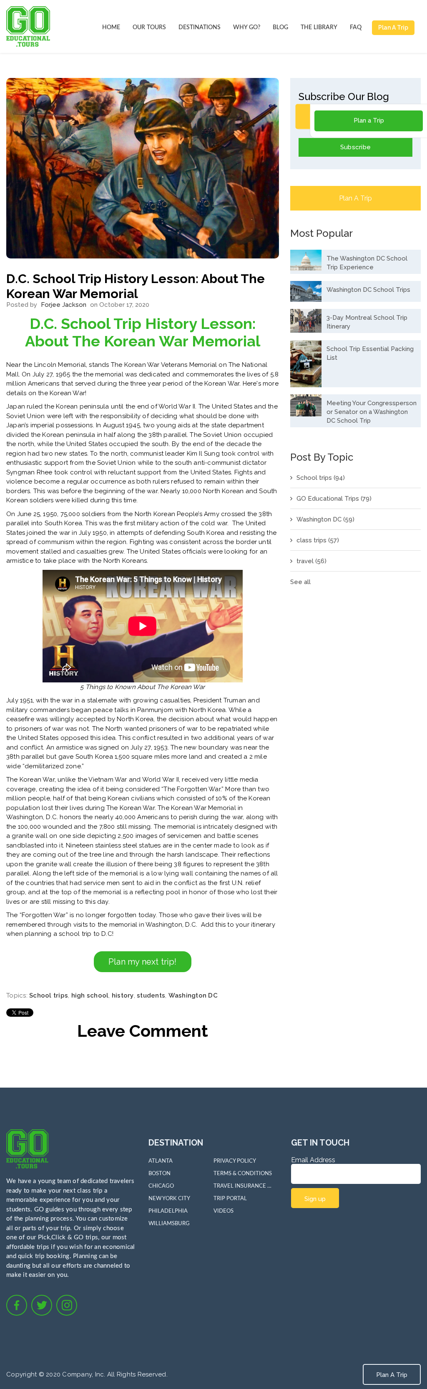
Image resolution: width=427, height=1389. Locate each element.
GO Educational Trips (334, 498)
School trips (48, 995)
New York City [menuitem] (169, 1198)
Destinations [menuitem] (199, 27)
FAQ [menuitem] (356, 27)
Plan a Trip (369, 120)
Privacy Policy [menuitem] (235, 1161)
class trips (317, 540)
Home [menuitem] (111, 27)
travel (311, 561)
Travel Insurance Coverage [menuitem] (243, 1186)
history (123, 995)
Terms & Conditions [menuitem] (243, 1173)
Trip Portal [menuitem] (230, 1198)
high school (90, 995)
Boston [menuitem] (159, 1173)
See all (300, 582)
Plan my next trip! (142, 962)
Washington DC (193, 995)
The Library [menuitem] (319, 27)
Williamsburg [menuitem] (169, 1223)
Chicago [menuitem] (161, 1186)
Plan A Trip (393, 27)
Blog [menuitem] (280, 27)
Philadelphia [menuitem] (168, 1211)
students (151, 995)
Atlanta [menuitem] (160, 1161)
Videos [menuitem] (224, 1211)
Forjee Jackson (63, 304)
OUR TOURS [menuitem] (149, 27)
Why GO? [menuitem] (246, 27)
